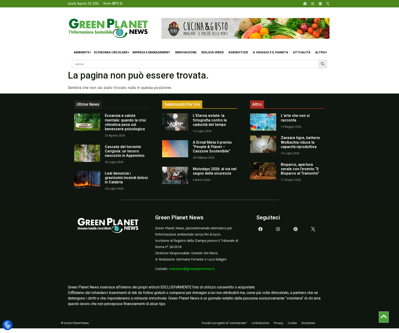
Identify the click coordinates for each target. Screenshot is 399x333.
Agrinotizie (238, 52)
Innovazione (185, 52)
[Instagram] (312, 3)
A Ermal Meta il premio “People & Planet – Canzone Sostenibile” (212, 146)
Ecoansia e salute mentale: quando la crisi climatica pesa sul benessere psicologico (125, 122)
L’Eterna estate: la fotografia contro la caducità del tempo (210, 120)
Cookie (292, 323)
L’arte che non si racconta (295, 117)
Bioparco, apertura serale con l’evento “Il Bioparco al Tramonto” (300, 169)
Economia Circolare (110, 52)
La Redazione (260, 323)
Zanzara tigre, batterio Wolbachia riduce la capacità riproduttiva (300, 142)
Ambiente (81, 52)
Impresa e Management (151, 52)
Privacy (278, 323)
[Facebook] (305, 3)
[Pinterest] (320, 3)
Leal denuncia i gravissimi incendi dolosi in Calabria (126, 177)
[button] (7, 325)
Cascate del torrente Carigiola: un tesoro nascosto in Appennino (125, 151)
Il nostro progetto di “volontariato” (224, 323)
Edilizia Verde (212, 52)
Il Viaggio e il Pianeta (270, 52)
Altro (320, 52)
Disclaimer (308, 323)
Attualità (301, 52)
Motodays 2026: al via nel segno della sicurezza (214, 171)
